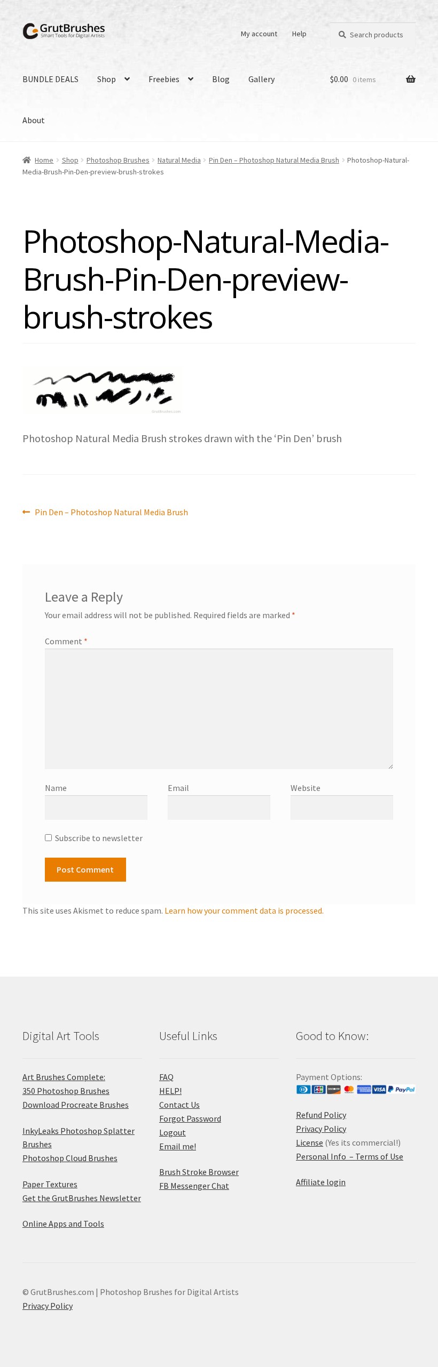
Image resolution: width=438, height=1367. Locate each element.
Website (305, 787)
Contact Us (179, 1104)
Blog (221, 79)
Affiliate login (321, 1182)
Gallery (261, 79)
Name (56, 787)
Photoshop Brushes (118, 160)
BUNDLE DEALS (50, 79)
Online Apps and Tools (63, 1223)
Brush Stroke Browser (199, 1171)
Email (178, 787)
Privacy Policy (321, 1128)
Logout (172, 1132)
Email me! (177, 1146)
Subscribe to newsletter (99, 838)
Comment (66, 641)
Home (44, 160)
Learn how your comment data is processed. (244, 910)
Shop (106, 79)
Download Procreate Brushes (75, 1104)
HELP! (170, 1090)
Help (299, 33)
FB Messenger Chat (194, 1185)
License (309, 1142)
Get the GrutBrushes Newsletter (81, 1198)
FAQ (166, 1077)
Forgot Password (190, 1118)
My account (259, 33)
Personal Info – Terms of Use (349, 1156)
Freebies (163, 79)
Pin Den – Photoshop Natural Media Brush (274, 160)
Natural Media (179, 160)
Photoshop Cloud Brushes (70, 1158)
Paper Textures (49, 1184)
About (33, 120)
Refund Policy (321, 1114)
